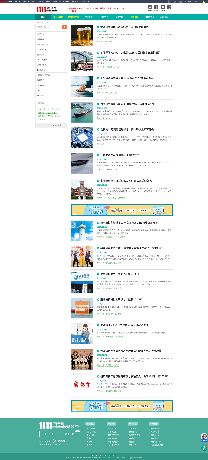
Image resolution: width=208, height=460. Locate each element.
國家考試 (41, 116)
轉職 (33, 2)
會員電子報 (154, 435)
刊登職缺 (132, 428)
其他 (39, 90)
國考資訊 (41, 70)
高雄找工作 (112, 428)
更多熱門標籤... (59, 125)
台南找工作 (112, 431)
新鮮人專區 (91, 431)
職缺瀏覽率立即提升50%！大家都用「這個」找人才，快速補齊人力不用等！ (96, 9)
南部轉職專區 (113, 438)
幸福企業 (66, 2)
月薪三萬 (41, 119)
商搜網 (132, 441)
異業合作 (132, 438)
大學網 (82, 2)
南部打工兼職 (113, 435)
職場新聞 (134, 17)
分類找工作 (57, 2)
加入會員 (196, 2)
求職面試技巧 (42, 49)
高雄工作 (88, 17)
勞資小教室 (41, 54)
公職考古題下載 (43, 75)
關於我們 (132, 445)
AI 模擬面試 (149, 17)
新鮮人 (57, 109)
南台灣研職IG (155, 438)
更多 (89, 2)
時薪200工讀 (73, 17)
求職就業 (41, 109)
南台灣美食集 (113, 441)
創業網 (89, 441)
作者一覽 (41, 95)
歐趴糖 (89, 445)
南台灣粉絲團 (155, 441)
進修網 (48, 2)
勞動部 (57, 116)
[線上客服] (204, 1)
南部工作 (26, 2)
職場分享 (41, 80)
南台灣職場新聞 (156, 445)
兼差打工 (40, 2)
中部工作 (17, 2)
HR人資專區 (42, 59)
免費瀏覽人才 (134, 431)
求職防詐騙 (154, 428)
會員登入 (188, 2)
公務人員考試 (51, 112)
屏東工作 (119, 17)
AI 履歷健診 (164, 17)
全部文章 (41, 34)
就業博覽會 (41, 65)
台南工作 (104, 17)
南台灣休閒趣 (113, 445)
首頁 (43, 17)
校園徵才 (75, 2)
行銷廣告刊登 (134, 435)
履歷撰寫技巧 (42, 44)
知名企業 (50, 109)
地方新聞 (41, 85)
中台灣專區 (91, 428)
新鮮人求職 (58, 17)
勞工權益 (50, 116)
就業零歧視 (154, 431)
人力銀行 (6, 2)
